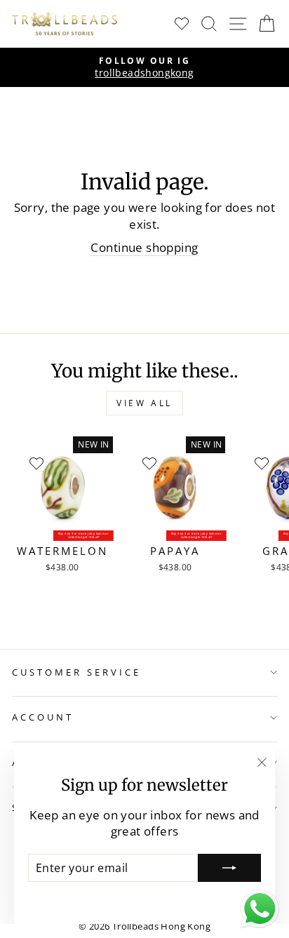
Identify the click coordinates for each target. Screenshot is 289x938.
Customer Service (76, 672)
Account (43, 717)
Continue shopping (144, 247)
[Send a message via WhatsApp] (260, 909)
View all (144, 403)
